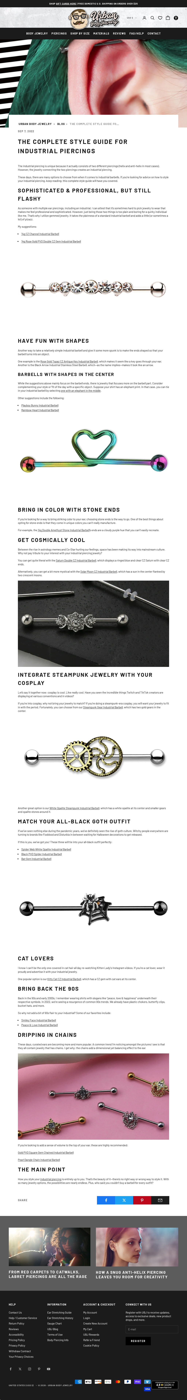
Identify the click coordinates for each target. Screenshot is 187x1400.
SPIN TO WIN (93, 742)
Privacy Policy (84, 755)
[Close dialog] (125, 644)
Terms (93, 755)
